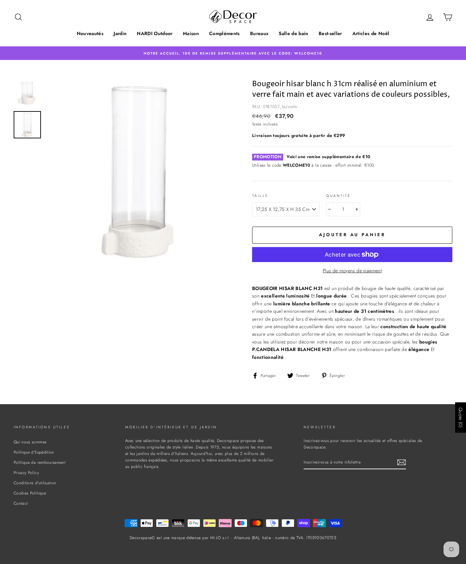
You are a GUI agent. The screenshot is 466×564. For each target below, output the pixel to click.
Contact (21, 503)
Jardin (120, 33)
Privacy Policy (26, 472)
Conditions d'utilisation (35, 483)
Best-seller (330, 33)
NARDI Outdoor (155, 33)
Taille (260, 195)
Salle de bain (293, 33)
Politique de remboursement (39, 462)
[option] (233, 53)
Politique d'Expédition (34, 452)
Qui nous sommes (30, 442)
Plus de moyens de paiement (352, 270)
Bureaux (259, 33)
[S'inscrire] (401, 462)
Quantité (338, 195)
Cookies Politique (30, 493)
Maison (191, 33)
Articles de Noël (371, 33)
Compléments (224, 33)
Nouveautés (90, 33)
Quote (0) (460, 417)
